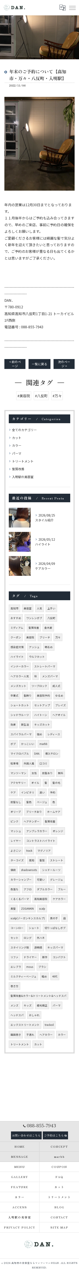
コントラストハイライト (40, 840)
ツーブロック (39, 686)
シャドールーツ (51, 870)
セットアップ (42, 705)
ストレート (56, 860)
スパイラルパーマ (21, 734)
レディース (53, 734)
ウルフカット (37, 656)
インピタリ (27, 792)
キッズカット (42, 724)
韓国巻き (16, 1034)
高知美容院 (40, 899)
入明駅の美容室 (23, 477)
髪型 (42, 860)
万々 (58, 637)
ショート (34, 928)
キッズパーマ (55, 947)
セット (14, 938)
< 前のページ (15, 364)
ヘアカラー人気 (20, 676)
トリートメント (23, 461)
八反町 (51, 618)
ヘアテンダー (32, 821)
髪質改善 (18, 469)
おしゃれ (34, 1015)
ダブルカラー (45, 889)
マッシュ (16, 831)
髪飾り (28, 695)
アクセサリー (18, 782)
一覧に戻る (39, 364)
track (29, 850)
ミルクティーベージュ (23, 976)
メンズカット (18, 686)
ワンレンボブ (34, 618)
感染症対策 (17, 647)
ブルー (62, 889)
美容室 (28, 608)
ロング (28, 938)
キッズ (28, 1005)
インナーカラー (20, 666)
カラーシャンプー (21, 879)
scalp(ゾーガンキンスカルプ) (28, 918)
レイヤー (16, 840)
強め (39, 734)
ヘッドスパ (17, 1015)
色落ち (14, 889)
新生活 (25, 724)
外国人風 (29, 763)
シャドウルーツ (20, 715)
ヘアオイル (59, 715)
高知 (31, 860)
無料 (60, 773)
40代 (54, 976)
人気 (39, 608)
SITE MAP (59, 1227)
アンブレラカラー (36, 831)
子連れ (30, 1034)
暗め (44, 976)
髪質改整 (50, 821)
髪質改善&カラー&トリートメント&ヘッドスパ (38, 995)
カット (16, 437)
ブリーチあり (34, 811)
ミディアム (17, 627)
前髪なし (16, 802)
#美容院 (23, 395)
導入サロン (51, 753)
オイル (35, 782)
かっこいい (27, 744)
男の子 (54, 918)
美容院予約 (43, 695)
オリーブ (16, 811)
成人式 (56, 686)
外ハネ (41, 938)
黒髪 (13, 908)
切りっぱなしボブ (55, 928)
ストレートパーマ (44, 666)
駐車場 (14, 763)
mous (29, 966)
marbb (43, 744)
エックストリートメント (25, 1024)
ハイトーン (40, 715)
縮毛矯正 (42, 1005)
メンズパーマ (50, 676)
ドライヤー (30, 957)
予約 (52, 792)
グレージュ (56, 879)
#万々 (57, 395)
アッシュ (34, 647)
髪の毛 (56, 782)
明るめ (49, 647)
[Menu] (72, 8)
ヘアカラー (46, 1034)
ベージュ (42, 802)
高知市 (14, 608)
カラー (16, 445)
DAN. (37, 753)
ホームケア (53, 811)
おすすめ (16, 618)
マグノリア (44, 850)
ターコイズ (17, 860)
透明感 (38, 947)
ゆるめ (59, 695)
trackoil (49, 1024)
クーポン (16, 637)
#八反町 (41, 395)
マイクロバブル (20, 753)
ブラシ (42, 966)
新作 (44, 957)
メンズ (14, 1005)
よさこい (16, 850)
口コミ (43, 763)
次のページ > (64, 364)
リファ (14, 957)
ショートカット (20, 705)
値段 (13, 870)
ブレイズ (60, 705)
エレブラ (16, 966)
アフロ (28, 889)
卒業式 (14, 695)
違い (42, 792)
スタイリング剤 (20, 947)
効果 (13, 724)
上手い (51, 608)
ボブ (13, 744)
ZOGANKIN (27, 908)
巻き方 (14, 986)
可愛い (41, 879)
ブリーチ (45, 637)
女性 (34, 773)
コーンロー (17, 928)
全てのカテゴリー (24, 430)
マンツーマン (18, 773)
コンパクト (59, 957)
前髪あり (47, 773)
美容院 (30, 637)
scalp (42, 908)
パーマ (16, 453)
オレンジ (58, 831)
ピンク (14, 821)
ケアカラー (59, 899)
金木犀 (48, 627)
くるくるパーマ (20, 899)
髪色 (29, 802)
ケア (13, 792)
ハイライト (17, 656)
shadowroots (29, 870)
